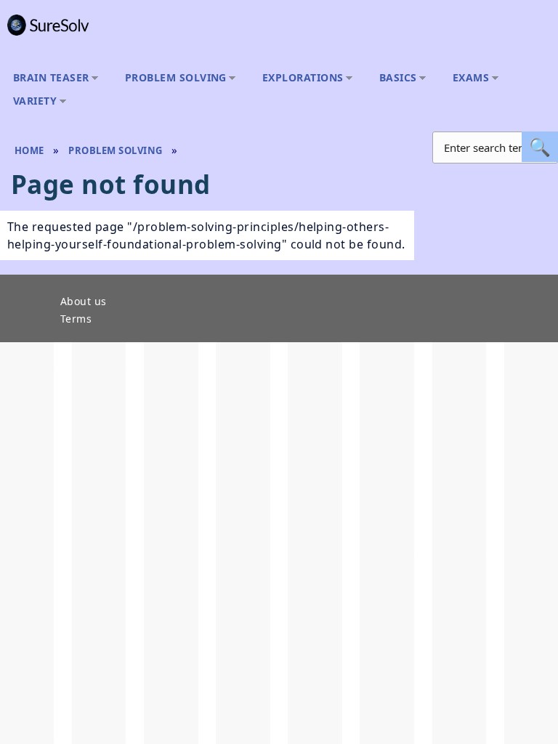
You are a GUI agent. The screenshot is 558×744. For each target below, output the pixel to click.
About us (83, 302)
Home (29, 150)
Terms (76, 320)
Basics (394, 78)
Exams (467, 78)
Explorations (299, 78)
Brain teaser (47, 78)
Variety (31, 101)
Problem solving (172, 78)
